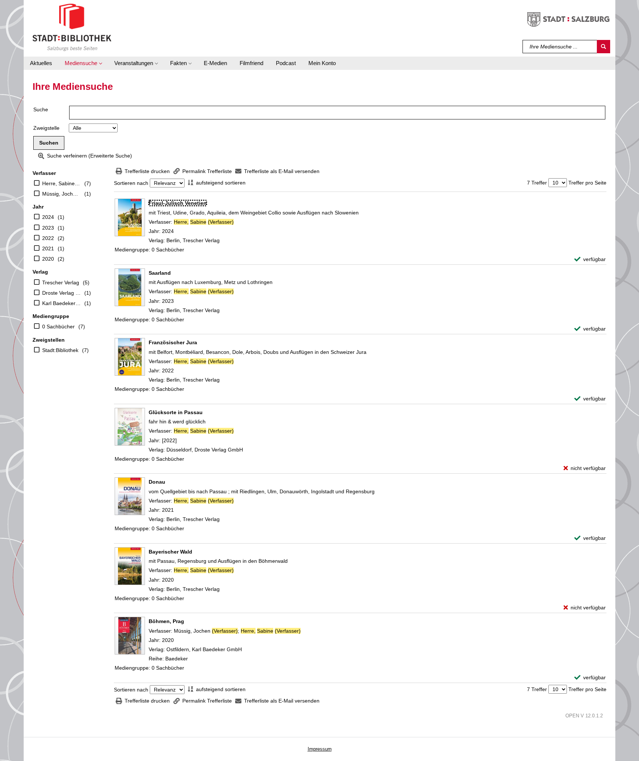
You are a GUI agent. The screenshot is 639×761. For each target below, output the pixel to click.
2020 (48, 259)
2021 (48, 248)
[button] (83, 63)
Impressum (320, 749)
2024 (48, 217)
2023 (48, 228)
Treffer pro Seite (587, 183)
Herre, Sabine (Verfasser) (61, 183)
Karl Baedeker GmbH (61, 303)
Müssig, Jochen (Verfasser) (61, 194)
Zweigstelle (46, 128)
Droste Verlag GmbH (61, 293)
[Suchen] (603, 46)
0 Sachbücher (58, 326)
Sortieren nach (131, 183)
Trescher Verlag (60, 282)
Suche (40, 109)
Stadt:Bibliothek (60, 350)
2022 (48, 238)
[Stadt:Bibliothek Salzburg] (72, 27)
